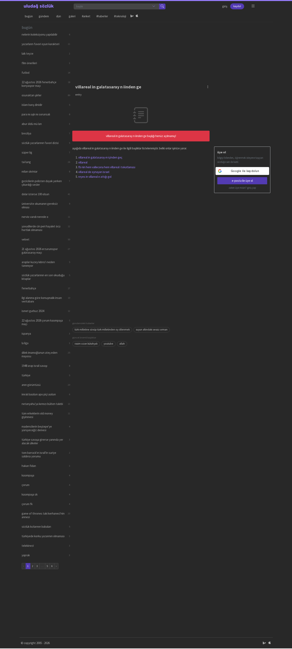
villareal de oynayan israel (93, 172)
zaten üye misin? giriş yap (242, 187)
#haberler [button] (102, 16)
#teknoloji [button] (120, 16)
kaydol (237, 6)
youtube (108, 343)
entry (78, 94)
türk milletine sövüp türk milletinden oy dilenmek (102, 329)
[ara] (162, 6)
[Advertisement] (171, 50)
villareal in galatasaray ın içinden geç (100, 157)
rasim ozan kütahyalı (86, 343)
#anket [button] (86, 16)
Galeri (72, 16)
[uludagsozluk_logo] (39, 6)
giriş (224, 6)
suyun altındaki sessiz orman (151, 329)
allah (122, 343)
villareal (82, 162)
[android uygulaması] (132, 16)
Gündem (44, 16)
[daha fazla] (253, 6)
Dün (58, 16)
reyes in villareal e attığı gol (94, 177)
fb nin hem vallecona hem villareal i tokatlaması (106, 167)
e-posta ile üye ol (242, 181)
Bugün (29, 16)
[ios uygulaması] (136, 16)
